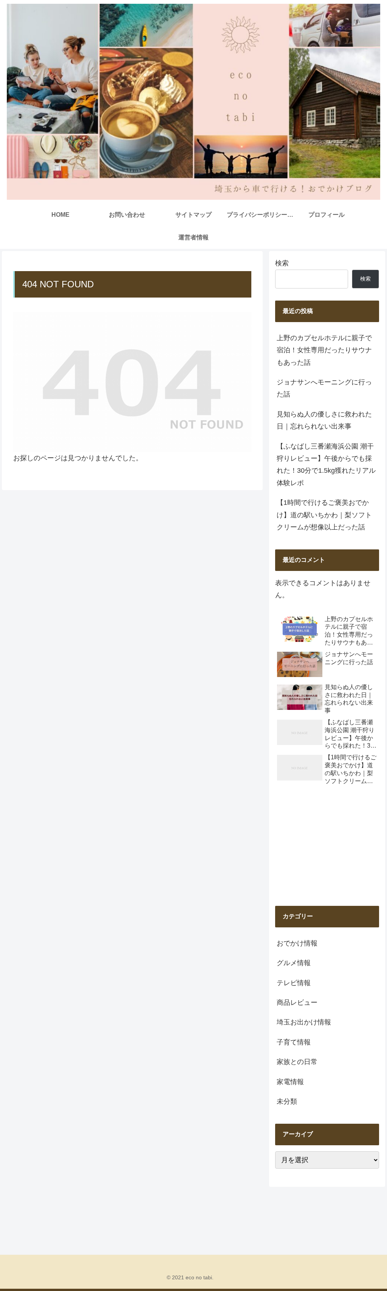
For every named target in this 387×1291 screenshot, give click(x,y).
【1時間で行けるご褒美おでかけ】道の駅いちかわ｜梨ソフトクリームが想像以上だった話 (324, 515)
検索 (282, 263)
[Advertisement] (327, 846)
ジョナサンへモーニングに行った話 (324, 388)
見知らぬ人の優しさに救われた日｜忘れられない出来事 (324, 420)
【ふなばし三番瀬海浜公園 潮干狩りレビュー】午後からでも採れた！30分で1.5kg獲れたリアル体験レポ (326, 465)
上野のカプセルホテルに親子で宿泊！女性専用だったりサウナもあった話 (324, 350)
